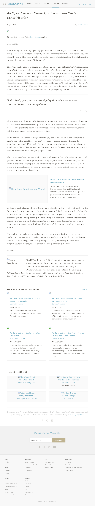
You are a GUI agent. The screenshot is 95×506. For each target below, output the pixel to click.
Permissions (28, 495)
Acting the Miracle (26, 396)
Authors (7, 470)
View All (85, 289)
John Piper (20, 398)
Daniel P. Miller (58, 338)
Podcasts (68, 462)
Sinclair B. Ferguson (26, 383)
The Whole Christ (26, 380)
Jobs (6, 489)
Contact (27, 481)
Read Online (49, 465)
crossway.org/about (76, 415)
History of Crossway (11, 484)
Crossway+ (28, 470)
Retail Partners (29, 462)
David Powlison (83, 25)
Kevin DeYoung (68, 383)
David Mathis (31, 398)
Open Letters (35, 37)
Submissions (29, 492)
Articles (55, 4)
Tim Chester (68, 398)
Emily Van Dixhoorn (18, 338)
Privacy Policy (9, 492)
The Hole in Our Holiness (68, 380)
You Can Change (68, 396)
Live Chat (28, 484)
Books (37, 4)
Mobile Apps (49, 467)
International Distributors (32, 465)
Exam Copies (69, 470)
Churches (27, 467)
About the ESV (49, 462)
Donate (65, 4)
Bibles (29, 4)
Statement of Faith (10, 486)
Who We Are (9, 481)
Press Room (69, 465)
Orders (27, 486)
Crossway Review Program (73, 467)
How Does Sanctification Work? (67, 179)
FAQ (26, 489)
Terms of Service (10, 495)
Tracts (46, 4)
